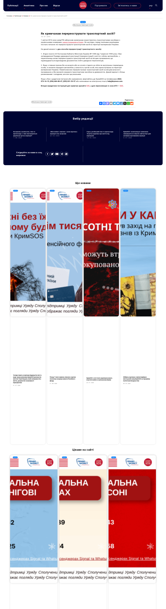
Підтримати (101, 5)
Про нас (44, 5)
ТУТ (88, 86)
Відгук (56, 5)
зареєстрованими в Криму (72, 42)
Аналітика (29, 5)
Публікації (12, 5)
